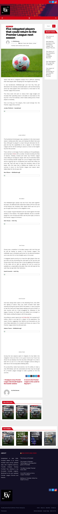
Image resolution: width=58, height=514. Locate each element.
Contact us (53, 507)
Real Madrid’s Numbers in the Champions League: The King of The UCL (50, 44)
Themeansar (4, 510)
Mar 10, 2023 (22, 439)
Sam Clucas (26, 45)
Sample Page (46, 510)
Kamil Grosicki (19, 45)
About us (43, 507)
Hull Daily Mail (25, 317)
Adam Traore (23, 43)
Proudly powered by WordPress (8, 507)
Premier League (9, 26)
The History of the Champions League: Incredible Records (50, 54)
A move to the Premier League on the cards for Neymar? (31, 381)
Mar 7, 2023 (36, 439)
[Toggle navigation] (29, 18)
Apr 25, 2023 (8, 439)
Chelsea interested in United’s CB (35, 409)
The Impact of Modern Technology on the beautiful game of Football (28, 463)
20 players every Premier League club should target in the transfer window (13, 381)
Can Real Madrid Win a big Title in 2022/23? (50, 63)
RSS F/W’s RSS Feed (29, 453)
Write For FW (53, 510)
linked (14, 154)
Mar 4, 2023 (50, 439)
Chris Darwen (16, 41)
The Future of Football (27, 458)
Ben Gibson (29, 43)
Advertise (48, 507)
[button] (55, 18)
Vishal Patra (36, 416)
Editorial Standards (38, 510)
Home (38, 507)
